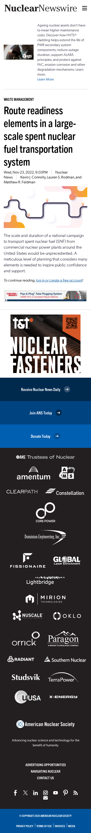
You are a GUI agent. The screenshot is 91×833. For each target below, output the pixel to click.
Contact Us (45, 777)
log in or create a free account (59, 280)
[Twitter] (25, 792)
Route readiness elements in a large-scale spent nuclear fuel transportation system (40, 135)
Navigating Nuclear (45, 771)
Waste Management (19, 99)
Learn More (45, 79)
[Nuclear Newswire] (75, 792)
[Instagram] (45, 792)
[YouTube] (55, 792)
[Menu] (83, 8)
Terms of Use (44, 826)
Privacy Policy (24, 826)
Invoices (60, 826)
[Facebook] (15, 792)
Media (71, 826)
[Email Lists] (45, 798)
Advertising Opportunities (45, 764)
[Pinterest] (65, 792)
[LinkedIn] (35, 792)
